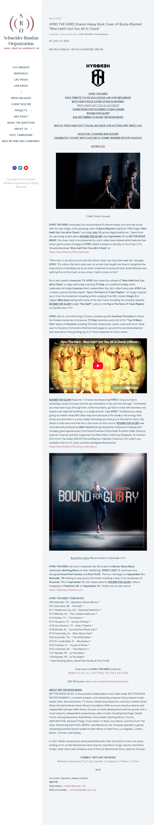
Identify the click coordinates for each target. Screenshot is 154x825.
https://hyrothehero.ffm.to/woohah (69, 252)
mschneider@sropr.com (83, 790)
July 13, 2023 (55, 18)
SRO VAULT (21, 116)
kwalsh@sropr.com (75, 786)
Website (61, 761)
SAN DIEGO (21, 85)
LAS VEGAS (21, 79)
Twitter (124, 761)
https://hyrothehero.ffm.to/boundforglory (73, 446)
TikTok (135, 761)
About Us (21, 128)
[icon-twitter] (21, 168)
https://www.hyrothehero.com (66, 589)
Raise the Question (21, 122)
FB (82, 673)
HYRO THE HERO (85, 34)
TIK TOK (109, 673)
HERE (139, 244)
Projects (21, 110)
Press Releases (21, 98)
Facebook (74, 761)
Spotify (99, 761)
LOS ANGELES (21, 67)
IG (87, 673)
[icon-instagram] (27, 168)
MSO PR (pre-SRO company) (21, 141)
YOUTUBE (122, 673)
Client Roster (21, 104)
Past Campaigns (21, 135)
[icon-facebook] (15, 168)
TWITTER (96, 673)
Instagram (111, 761)
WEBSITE (73, 673)
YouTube (87, 761)
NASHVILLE (21, 73)
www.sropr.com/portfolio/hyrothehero (107, 681)
